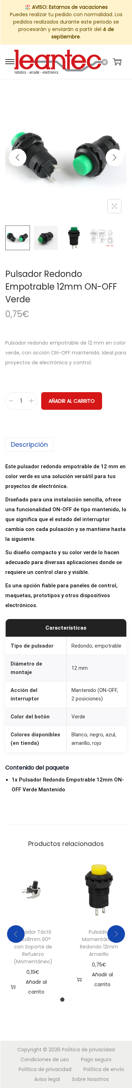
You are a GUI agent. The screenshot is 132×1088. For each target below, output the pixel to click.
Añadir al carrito (72, 400)
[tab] (66, 445)
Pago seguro (96, 1059)
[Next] (114, 157)
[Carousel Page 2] (70, 999)
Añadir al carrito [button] (36, 986)
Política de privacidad (88, 1049)
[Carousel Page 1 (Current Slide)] (62, 999)
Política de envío (103, 1069)
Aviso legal (47, 1079)
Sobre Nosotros (90, 1079)
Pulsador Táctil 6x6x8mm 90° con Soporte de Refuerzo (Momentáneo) (33, 946)
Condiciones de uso (44, 1059)
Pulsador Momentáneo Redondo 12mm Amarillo (99, 943)
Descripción (29, 444)
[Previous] (17, 157)
